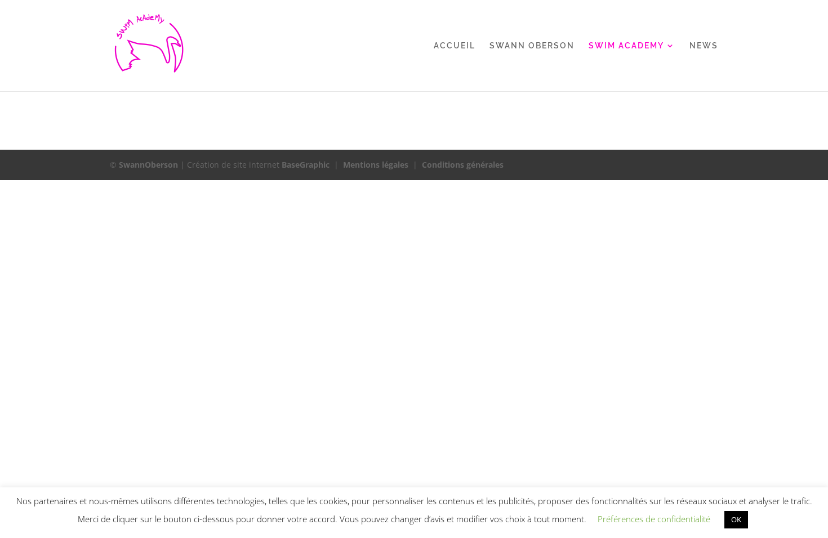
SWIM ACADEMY (626, 46)
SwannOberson (148, 164)
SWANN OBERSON (532, 46)
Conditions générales (463, 164)
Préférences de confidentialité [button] (654, 518)
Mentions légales (375, 164)
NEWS (703, 46)
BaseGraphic (306, 164)
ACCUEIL (454, 46)
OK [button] (736, 519)
